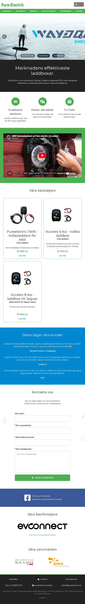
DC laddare (20, 11)
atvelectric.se (27, 56)
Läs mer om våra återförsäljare (42, 535)
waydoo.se (43, 56)
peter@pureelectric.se (71, 585)
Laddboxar (6, 11)
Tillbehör (33, 11)
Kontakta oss (71, 579)
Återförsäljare (65, 11)
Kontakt (79, 11)
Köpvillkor (13, 579)
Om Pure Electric (49, 11)
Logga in (42, 598)
